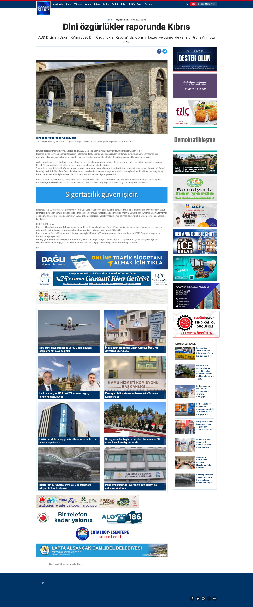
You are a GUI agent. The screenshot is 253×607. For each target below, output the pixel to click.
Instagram (203, 598)
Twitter (198, 598)
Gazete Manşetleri (206, 4)
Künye (41, 582)
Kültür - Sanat (135, 4)
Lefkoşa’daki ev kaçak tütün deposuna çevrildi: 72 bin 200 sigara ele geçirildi (205, 409)
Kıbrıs (68, 4)
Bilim (123, 4)
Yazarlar (149, 4)
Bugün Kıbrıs (43, 8)
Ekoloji (115, 4)
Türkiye (78, 4)
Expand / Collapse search (187, 4)
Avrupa (87, 4)
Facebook (192, 598)
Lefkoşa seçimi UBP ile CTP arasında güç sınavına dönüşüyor (203, 391)
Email (214, 598)
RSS (209, 598)
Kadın (106, 4)
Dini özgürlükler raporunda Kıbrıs (56, 137)
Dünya (97, 4)
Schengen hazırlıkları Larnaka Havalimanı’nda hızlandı (203, 462)
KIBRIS (109, 20)
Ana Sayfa (58, 4)
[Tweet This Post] (164, 51)
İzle (193, 4)
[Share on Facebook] (159, 51)
